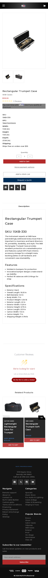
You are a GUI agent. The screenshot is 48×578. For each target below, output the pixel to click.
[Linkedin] (23, 187)
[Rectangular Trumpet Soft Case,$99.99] (34, 407)
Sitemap (6, 517)
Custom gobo (8, 502)
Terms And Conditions (12, 505)
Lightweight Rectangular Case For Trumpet (10, 428)
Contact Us (7, 497)
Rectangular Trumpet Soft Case (32, 427)
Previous (6, 417)
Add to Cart (13, 445)
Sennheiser (30, 537)
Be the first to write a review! (24, 380)
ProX (27, 533)
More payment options (24, 167)
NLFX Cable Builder (10, 500)
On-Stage (29, 535)
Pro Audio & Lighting (34, 497)
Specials (29, 493)
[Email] (11, 187)
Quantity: (24, 152)
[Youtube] (33, 482)
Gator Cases (30, 523)
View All (28, 540)
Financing (6, 507)
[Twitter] (17, 187)
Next (42, 417)
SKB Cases (29, 528)
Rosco (28, 518)
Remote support (9, 493)
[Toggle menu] (5, 5)
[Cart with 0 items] (41, 5)
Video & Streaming (33, 502)
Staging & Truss (32, 505)
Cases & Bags (31, 500)
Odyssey (29, 525)
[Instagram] (27, 482)
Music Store (30, 495)
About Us (6, 495)
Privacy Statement (10, 509)
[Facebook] (6, 187)
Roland (28, 530)
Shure (27, 520)
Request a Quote (24, 180)
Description (24, 206)
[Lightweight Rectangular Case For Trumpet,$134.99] (13, 407)
